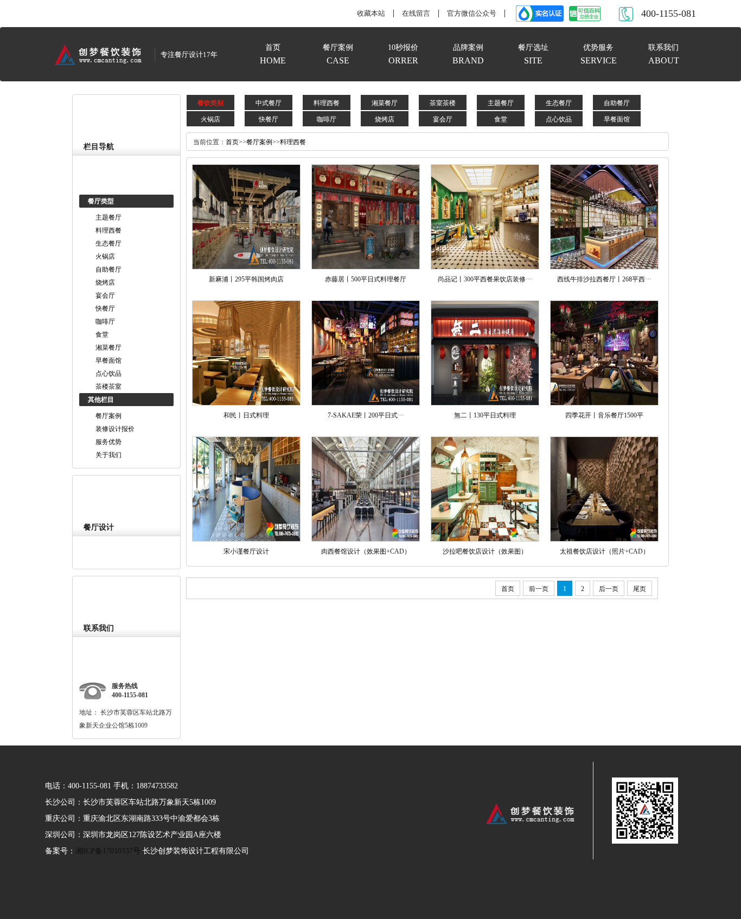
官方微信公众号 (471, 13)
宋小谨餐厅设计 (246, 551)
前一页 (538, 589)
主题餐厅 (108, 217)
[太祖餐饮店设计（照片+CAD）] (604, 488)
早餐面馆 (108, 360)
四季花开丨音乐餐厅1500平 (604, 415)
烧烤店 (105, 282)
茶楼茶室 (108, 386)
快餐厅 (105, 308)
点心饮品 (108, 373)
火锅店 (105, 256)
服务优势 (108, 442)
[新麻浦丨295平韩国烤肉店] (246, 216)
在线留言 (416, 13)
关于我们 (108, 455)
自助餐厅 (108, 269)
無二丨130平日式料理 (485, 415)
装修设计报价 (115, 429)
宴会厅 (105, 295)
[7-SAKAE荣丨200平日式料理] (365, 352)
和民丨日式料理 (246, 415)
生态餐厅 (108, 243)
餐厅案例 (108, 416)
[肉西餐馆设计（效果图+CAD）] (365, 488)
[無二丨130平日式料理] (485, 352)
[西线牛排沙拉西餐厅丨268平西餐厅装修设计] (604, 216)
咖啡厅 (105, 321)
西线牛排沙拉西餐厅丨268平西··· (604, 279)
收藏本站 (371, 13)
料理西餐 (108, 230)
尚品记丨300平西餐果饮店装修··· (485, 279)
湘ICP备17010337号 (109, 851)
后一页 (608, 589)
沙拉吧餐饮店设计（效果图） (485, 551)
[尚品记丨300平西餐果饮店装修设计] (485, 216)
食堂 (101, 334)
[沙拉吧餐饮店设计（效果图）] (485, 488)
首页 (232, 142)
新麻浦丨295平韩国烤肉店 (246, 279)
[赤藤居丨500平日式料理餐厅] (365, 216)
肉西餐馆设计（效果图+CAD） (366, 551)
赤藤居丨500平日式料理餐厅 (365, 279)
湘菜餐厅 (108, 347)
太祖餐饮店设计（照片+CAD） (604, 551)
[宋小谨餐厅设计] (246, 488)
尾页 (639, 589)
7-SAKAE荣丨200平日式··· (366, 415)
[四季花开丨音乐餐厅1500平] (604, 352)
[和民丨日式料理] (246, 352)
